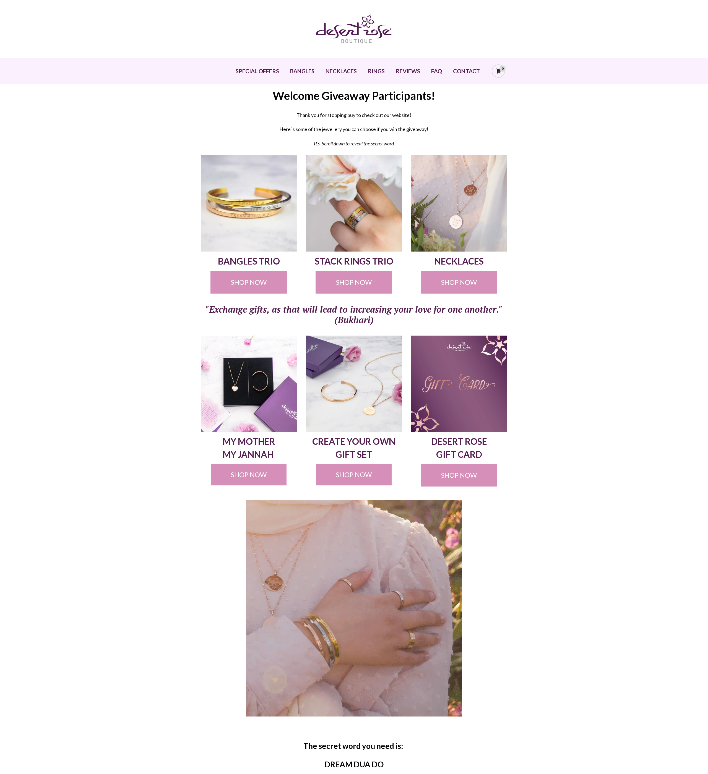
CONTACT (466, 71)
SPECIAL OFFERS (257, 71)
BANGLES (302, 71)
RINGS (376, 71)
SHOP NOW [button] (249, 282)
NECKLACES (341, 71)
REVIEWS (408, 71)
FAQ (436, 71)
